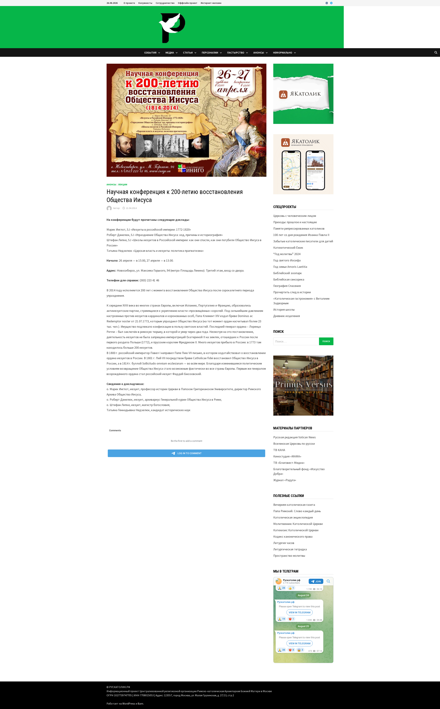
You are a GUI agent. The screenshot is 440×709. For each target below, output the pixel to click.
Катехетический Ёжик (288, 248)
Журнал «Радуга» (284, 480)
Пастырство (235, 52)
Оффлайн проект (187, 2)
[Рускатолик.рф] (172, 27)
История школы (284, 309)
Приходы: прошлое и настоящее (295, 222)
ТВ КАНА (279, 450)
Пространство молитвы (289, 556)
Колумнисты (145, 2)
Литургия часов (283, 543)
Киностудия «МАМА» (287, 456)
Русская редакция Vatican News (294, 437)
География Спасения (287, 286)
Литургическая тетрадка (290, 549)
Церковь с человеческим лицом (294, 216)
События (150, 52)
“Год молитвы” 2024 (286, 254)
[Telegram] (331, 3)
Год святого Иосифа (287, 260)
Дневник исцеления (286, 316)
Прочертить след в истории (292, 292)
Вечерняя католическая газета (294, 505)
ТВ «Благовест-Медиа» (289, 463)
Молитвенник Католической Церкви (298, 524)
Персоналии (210, 52)
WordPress (128, 703)
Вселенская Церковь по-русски (294, 444)
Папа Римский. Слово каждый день (297, 511)
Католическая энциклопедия (293, 517)
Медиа (170, 52)
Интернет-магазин (211, 2)
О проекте (129, 2)
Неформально (282, 52)
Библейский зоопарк (287, 273)
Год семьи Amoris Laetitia (290, 267)
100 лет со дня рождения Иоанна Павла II (301, 235)
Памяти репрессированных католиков (298, 228)
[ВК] (327, 3)
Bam (140, 703)
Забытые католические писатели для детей (303, 241)
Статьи (188, 52)
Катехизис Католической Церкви (295, 530)
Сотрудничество (165, 2)
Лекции (122, 184)
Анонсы (258, 52)
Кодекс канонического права (292, 536)
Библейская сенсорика (288, 279)
